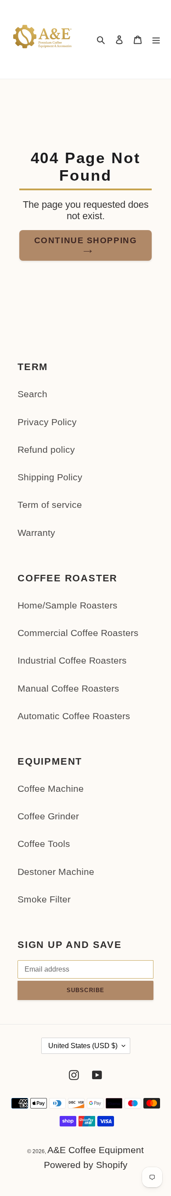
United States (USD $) (83, 1045)
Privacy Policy (47, 422)
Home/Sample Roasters (68, 605)
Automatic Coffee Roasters (74, 716)
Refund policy (46, 449)
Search (32, 394)
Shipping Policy (50, 477)
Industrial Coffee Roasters (72, 660)
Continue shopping (85, 240)
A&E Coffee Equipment (95, 1150)
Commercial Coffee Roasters (78, 633)
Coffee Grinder (48, 816)
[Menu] (156, 39)
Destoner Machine (56, 872)
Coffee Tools (44, 844)
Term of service (50, 505)
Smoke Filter (44, 899)
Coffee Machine (51, 788)
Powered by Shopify (86, 1165)
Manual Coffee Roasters (68, 688)
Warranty (36, 533)
